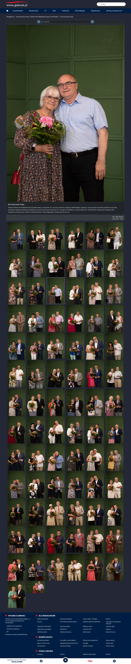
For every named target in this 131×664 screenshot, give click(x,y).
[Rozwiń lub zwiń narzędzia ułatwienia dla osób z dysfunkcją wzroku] (114, 661)
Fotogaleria (10, 17)
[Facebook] (41, 661)
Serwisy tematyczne (113, 10)
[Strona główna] (7, 10)
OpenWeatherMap (22, 634)
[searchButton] (92, 21)
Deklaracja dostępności (13, 629)
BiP (8, 632)
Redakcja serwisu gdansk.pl (14, 626)
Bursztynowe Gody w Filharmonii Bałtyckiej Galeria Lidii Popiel (37, 17)
